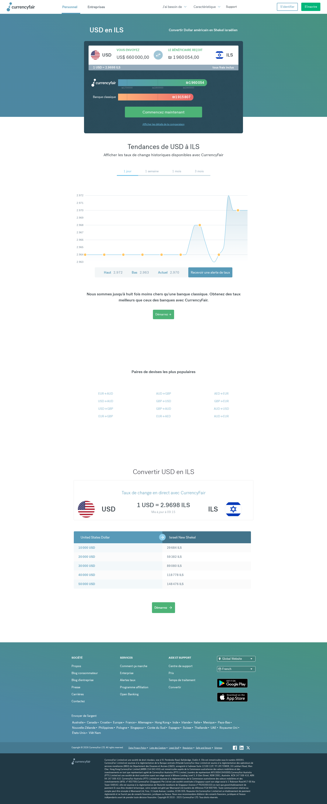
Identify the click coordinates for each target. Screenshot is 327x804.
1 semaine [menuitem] (152, 171)
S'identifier (287, 7)
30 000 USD (86, 566)
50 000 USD (86, 584)
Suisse (187, 728)
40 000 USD (86, 575)
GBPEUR (221, 401)
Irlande (186, 722)
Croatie (105, 722)
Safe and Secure (203, 748)
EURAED (163, 416)
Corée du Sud (156, 728)
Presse (76, 687)
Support (231, 7)
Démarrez (163, 314)
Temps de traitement (182, 680)
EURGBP (105, 416)
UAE (213, 728)
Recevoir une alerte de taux (210, 272)
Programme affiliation (134, 687)
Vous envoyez (128, 50)
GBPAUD (163, 409)
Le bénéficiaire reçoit (185, 50)
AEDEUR (221, 394)
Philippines (106, 728)
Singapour (137, 728)
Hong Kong (162, 722)
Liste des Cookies (157, 748)
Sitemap (218, 748)
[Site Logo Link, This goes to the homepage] (33, 6)
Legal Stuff (174, 748)
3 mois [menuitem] (199, 171)
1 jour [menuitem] (128, 171)
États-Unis (79, 733)
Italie (197, 722)
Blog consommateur (85, 673)
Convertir (175, 687)
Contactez (78, 701)
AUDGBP (163, 394)
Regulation (188, 748)
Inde (175, 722)
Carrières (78, 694)
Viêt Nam (95, 733)
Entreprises (96, 7)
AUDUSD (221, 409)
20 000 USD (86, 557)
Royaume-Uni (228, 728)
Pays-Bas (224, 722)
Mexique (209, 722)
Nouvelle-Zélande (83, 728)
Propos (76, 666)
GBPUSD (163, 401)
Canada (92, 722)
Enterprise (126, 673)
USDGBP (105, 409)
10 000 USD (86, 548)
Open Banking (129, 694)
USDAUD (105, 401)
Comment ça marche (133, 666)
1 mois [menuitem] (176, 171)
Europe (117, 722)
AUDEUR (221, 416)
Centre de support (180, 666)
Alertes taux (127, 680)
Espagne (174, 728)
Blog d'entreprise (82, 680)
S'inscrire (311, 7)
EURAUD (105, 394)
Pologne (121, 728)
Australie (78, 722)
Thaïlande (201, 728)
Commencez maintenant (163, 112)
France (130, 722)
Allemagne (145, 722)
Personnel (69, 7)
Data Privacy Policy (137, 748)
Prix (171, 673)
